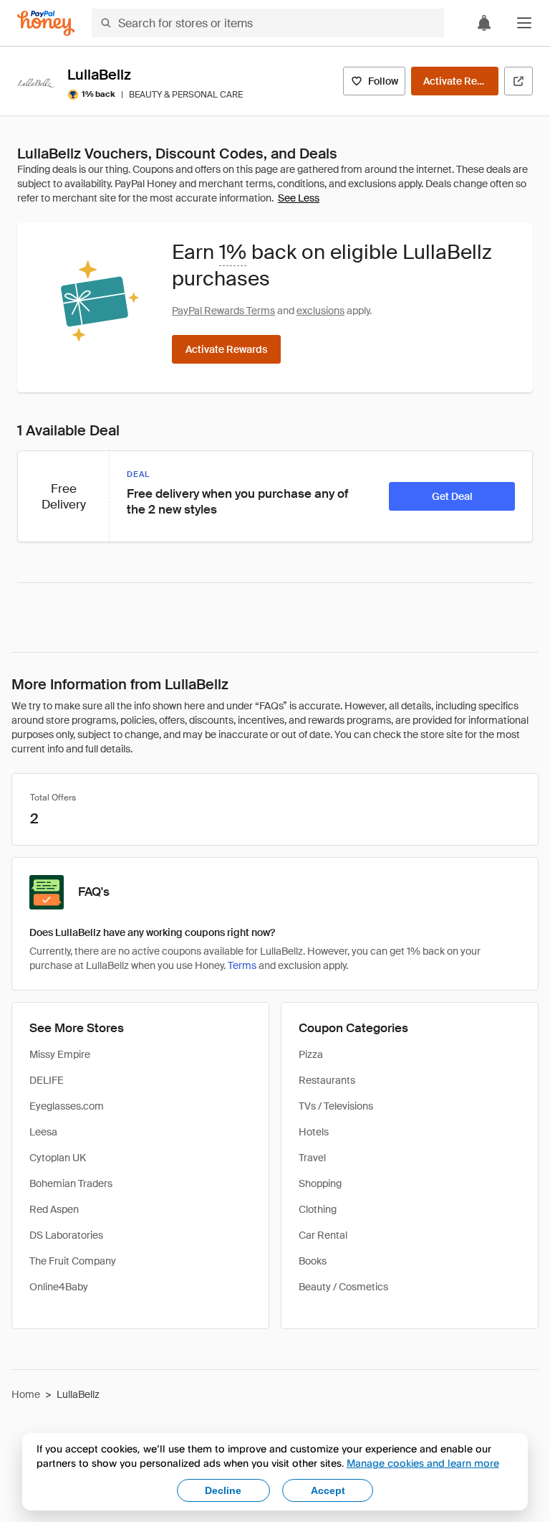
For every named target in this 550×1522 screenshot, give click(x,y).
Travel (312, 1157)
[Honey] (45, 23)
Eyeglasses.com (66, 1106)
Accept (328, 1490)
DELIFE (46, 1080)
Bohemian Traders (70, 1183)
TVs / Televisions (336, 1106)
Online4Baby (58, 1286)
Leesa (43, 1131)
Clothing (318, 1209)
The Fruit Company (72, 1260)
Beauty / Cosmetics (343, 1286)
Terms (242, 965)
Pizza (311, 1054)
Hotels (314, 1131)
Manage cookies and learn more (423, 1463)
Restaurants (327, 1080)
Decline (223, 1490)
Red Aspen (54, 1209)
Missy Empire (59, 1054)
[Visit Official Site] (518, 81)
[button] (524, 23)
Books (313, 1260)
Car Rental (323, 1235)
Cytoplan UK (57, 1157)
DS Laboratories (66, 1235)
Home (25, 1394)
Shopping (320, 1183)
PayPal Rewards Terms (223, 310)
